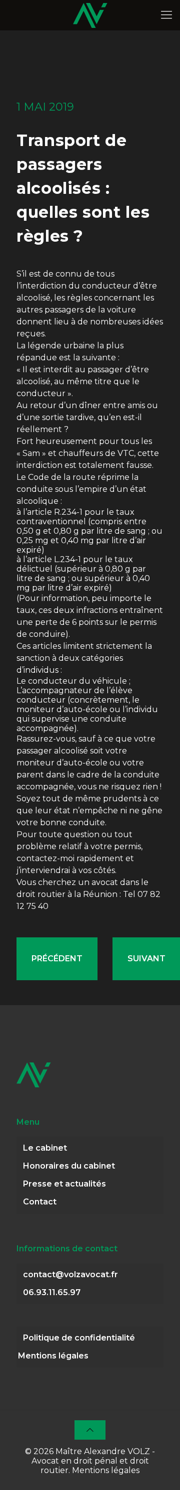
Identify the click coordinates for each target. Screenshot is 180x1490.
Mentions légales (53, 1355)
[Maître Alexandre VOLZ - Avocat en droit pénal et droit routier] (90, 14)
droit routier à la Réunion (67, 894)
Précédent (57, 958)
